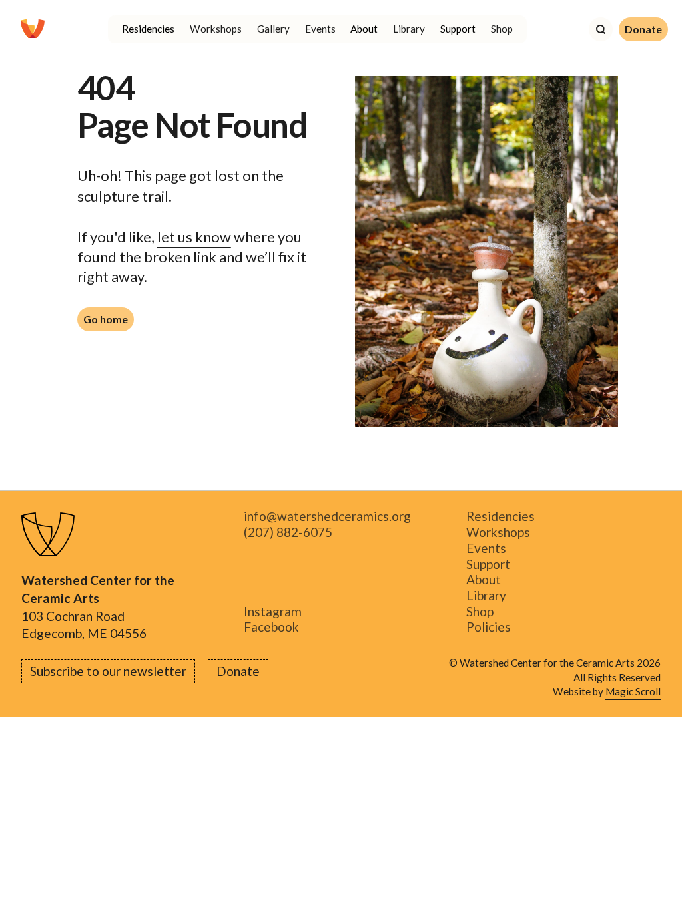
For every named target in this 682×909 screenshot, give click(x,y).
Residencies (500, 517)
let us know (194, 237)
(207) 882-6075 (288, 532)
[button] (148, 29)
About (483, 580)
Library (409, 29)
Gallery (273, 29)
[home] (32, 29)
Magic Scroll (633, 691)
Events (320, 29)
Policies (488, 627)
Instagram (273, 611)
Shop (502, 29)
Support (488, 564)
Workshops (216, 29)
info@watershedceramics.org (327, 517)
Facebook (271, 627)
